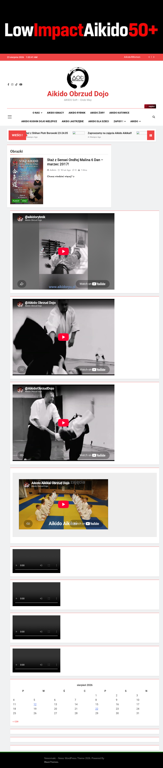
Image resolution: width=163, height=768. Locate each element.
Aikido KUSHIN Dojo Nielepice (39, 121)
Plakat (16, 200)
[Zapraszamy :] (127, 135)
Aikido (134, 121)
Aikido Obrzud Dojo (78, 94)
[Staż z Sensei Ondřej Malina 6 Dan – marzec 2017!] (26, 181)
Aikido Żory (97, 112)
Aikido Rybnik (77, 112)
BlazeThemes (51, 762)
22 (96, 708)
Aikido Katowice (119, 112)
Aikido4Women (132, 57)
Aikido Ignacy (55, 112)
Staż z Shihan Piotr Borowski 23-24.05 (30, 133)
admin (53, 170)
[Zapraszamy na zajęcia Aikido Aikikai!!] (63, 135)
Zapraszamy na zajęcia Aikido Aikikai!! (94, 133)
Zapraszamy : (144, 133)
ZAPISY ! (118, 121)
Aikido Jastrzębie (73, 121)
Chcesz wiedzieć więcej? (59, 176)
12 (35, 704)
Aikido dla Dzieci (98, 121)
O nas (36, 112)
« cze (15, 721)
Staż (24, 200)
